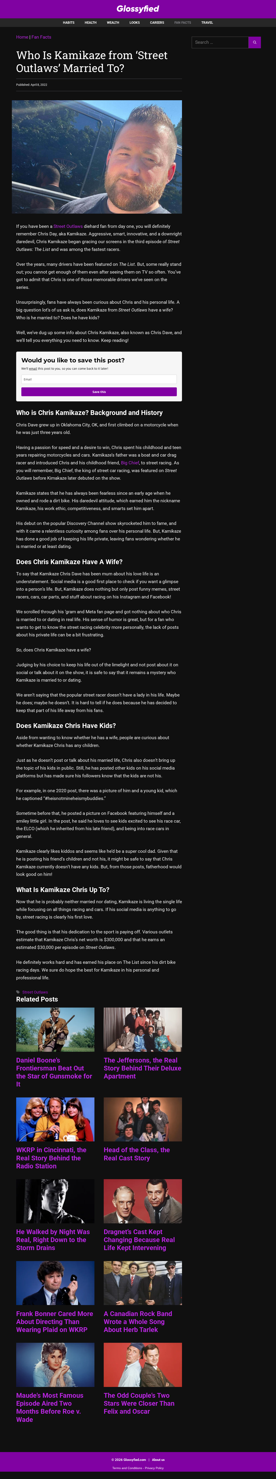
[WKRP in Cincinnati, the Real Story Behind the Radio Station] (55, 1137)
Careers (157, 23)
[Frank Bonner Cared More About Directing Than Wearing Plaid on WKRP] (55, 1301)
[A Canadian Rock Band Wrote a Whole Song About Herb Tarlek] (143, 1301)
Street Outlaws (67, 226)
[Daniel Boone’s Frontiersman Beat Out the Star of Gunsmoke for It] (55, 1047)
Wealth (113, 23)
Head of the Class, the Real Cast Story (137, 1154)
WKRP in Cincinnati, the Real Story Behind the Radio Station (51, 1158)
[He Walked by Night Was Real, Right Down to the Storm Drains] (55, 1219)
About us (158, 1460)
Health (91, 23)
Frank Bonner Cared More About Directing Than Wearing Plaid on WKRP (54, 1322)
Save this (99, 392)
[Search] (255, 42)
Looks (135, 23)
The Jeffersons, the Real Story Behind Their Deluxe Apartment (142, 1068)
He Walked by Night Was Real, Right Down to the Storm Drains (53, 1240)
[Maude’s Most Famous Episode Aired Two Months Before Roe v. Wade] (55, 1382)
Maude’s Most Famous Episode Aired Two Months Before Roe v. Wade (49, 1407)
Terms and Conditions (127, 1468)
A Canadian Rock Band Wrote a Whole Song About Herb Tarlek (138, 1322)
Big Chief (129, 462)
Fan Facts (182, 23)
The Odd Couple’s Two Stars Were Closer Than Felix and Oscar (139, 1403)
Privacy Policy (154, 1468)
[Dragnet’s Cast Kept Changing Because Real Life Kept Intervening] (143, 1219)
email (33, 368)
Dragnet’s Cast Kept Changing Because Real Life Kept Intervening (139, 1240)
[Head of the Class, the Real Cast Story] (143, 1137)
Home (22, 37)
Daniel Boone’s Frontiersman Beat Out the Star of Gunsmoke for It (54, 1072)
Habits (68, 23)
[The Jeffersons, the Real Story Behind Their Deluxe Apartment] (143, 1047)
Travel (207, 23)
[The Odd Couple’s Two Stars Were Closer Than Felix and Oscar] (143, 1382)
